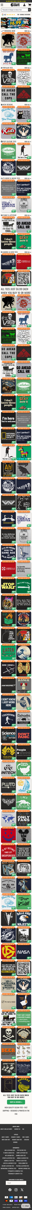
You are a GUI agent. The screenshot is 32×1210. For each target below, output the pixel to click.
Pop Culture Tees (21, 1150)
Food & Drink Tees (23, 1163)
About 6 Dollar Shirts (6, 1129)
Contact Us (17, 1129)
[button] (2, 5)
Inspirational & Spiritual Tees (8, 1168)
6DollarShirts (10, 1204)
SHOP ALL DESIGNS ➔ (16, 1102)
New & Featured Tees (10, 1150)
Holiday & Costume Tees (8, 1166)
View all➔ (27, 31)
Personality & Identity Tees (15, 1174)
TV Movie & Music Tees (8, 1153)
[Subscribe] (24, 1183)
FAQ (23, 1129)
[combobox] (14, 9)
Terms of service (6, 1207)
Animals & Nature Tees (22, 1158)
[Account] (24, 5)
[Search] (29, 9)
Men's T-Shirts (5, 1137)
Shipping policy (15, 1207)
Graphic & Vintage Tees (24, 1168)
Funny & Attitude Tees (22, 1153)
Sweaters (26, 1140)
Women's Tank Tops (17, 1140)
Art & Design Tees (9, 1155)
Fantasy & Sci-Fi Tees (21, 1161)
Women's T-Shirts (15, 1137)
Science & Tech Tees (9, 1161)
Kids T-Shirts (25, 1137)
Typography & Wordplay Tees (15, 1171)
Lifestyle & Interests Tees (9, 1163)
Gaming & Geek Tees (21, 1155)
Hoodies (15, 1142)
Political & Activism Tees (22, 1166)
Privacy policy (17, 1204)
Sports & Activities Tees (8, 1158)
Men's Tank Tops (6, 1140)
